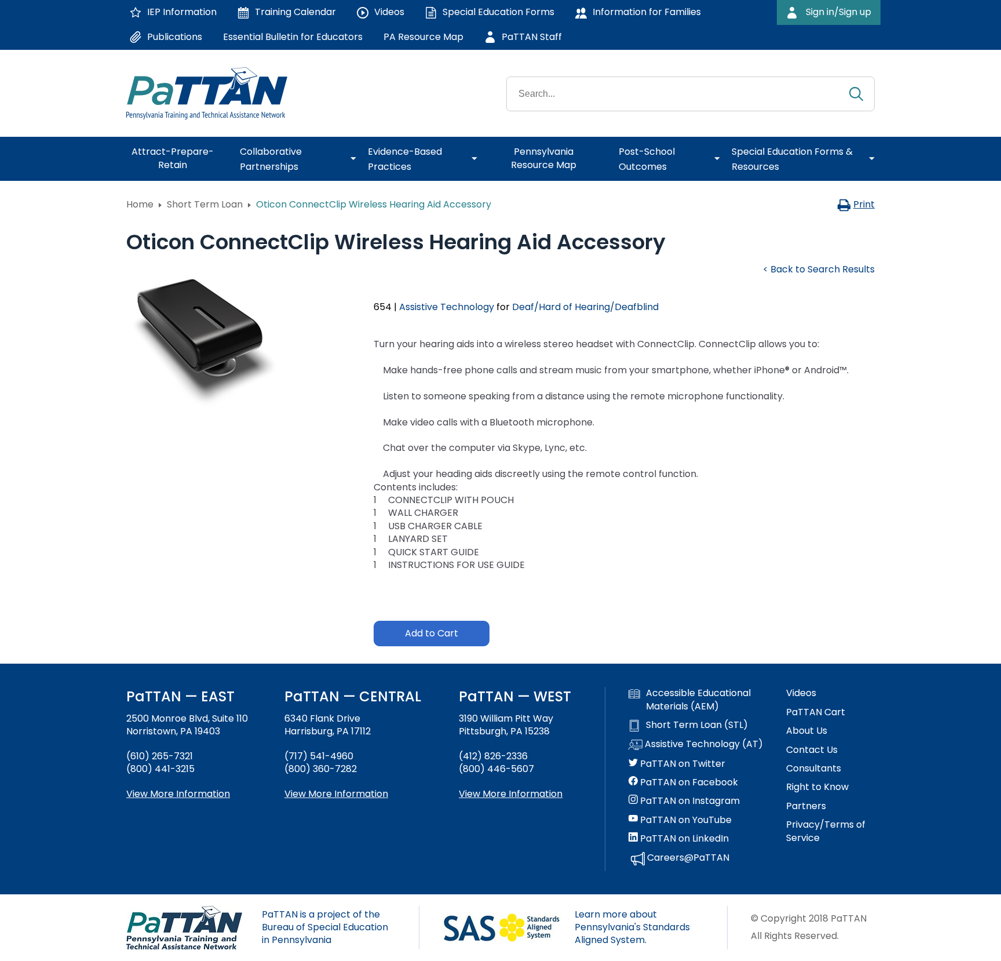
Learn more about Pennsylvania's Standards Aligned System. (632, 927)
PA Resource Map (423, 36)
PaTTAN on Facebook (688, 782)
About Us (806, 731)
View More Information (178, 793)
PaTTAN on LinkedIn (683, 838)
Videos (801, 693)
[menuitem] (177, 159)
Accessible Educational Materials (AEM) (698, 699)
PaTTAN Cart (815, 712)
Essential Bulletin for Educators (293, 36)
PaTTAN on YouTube (685, 820)
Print (864, 204)
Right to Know (817, 787)
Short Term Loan (205, 204)
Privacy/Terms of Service (825, 831)
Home (140, 204)
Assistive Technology (446, 307)
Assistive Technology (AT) (702, 744)
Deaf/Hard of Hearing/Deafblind (585, 307)
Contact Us (812, 750)
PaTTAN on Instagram (689, 801)
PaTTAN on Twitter (681, 764)
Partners (806, 806)
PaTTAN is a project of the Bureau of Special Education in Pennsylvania (325, 927)
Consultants (813, 768)
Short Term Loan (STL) (697, 725)
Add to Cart (431, 633)
